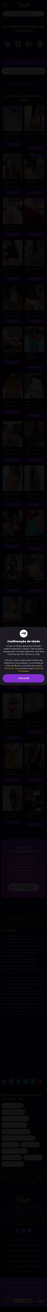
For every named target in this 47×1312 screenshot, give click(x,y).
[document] (23, 656)
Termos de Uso (11, 668)
